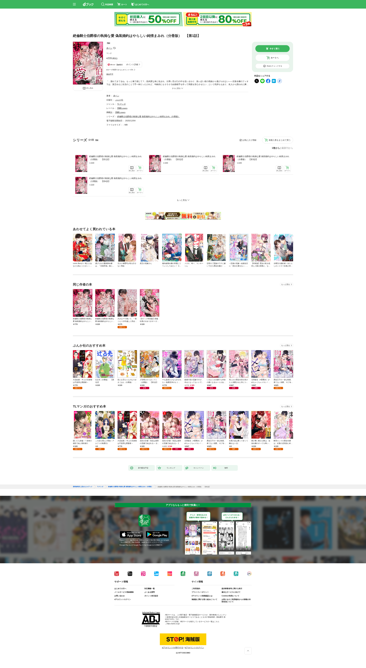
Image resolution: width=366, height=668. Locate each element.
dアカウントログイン (122, 599)
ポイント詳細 (132, 64)
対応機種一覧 (149, 589)
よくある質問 (149, 592)
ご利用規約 (196, 589)
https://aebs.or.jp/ (173, 624)
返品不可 (109, 74)
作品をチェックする (274, 66)
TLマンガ (121, 104)
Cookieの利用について (230, 596)
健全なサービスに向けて (231, 592)
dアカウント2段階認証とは (202, 596)
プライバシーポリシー (200, 592)
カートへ (275, 58)
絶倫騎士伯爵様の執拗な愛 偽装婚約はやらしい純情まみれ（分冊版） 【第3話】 (263, 157)
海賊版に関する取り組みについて (204, 599)
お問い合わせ (119, 596)
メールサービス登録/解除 (124, 592)
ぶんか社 (119, 100)
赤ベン (109, 48)
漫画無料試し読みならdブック (82, 486)
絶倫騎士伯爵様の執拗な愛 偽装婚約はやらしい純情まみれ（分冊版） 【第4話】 (115, 179)
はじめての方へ (120, 589)
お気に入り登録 (249, 140)
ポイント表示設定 (151, 596)
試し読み (89, 88)
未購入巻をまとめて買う (280, 140)
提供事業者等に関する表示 (232, 589)
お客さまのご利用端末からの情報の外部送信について (236, 600)
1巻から (276, 148)
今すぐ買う (275, 48)
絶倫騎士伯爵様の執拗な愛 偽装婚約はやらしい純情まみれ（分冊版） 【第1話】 (115, 157)
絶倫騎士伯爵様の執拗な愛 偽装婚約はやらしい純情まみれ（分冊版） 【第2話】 (189, 157)
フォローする (114, 48)
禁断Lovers (122, 108)
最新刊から (287, 148)
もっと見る (285, 284)
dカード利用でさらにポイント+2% (119, 70)
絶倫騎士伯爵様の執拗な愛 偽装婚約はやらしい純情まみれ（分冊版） (148, 116)
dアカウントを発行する (172, 647)
